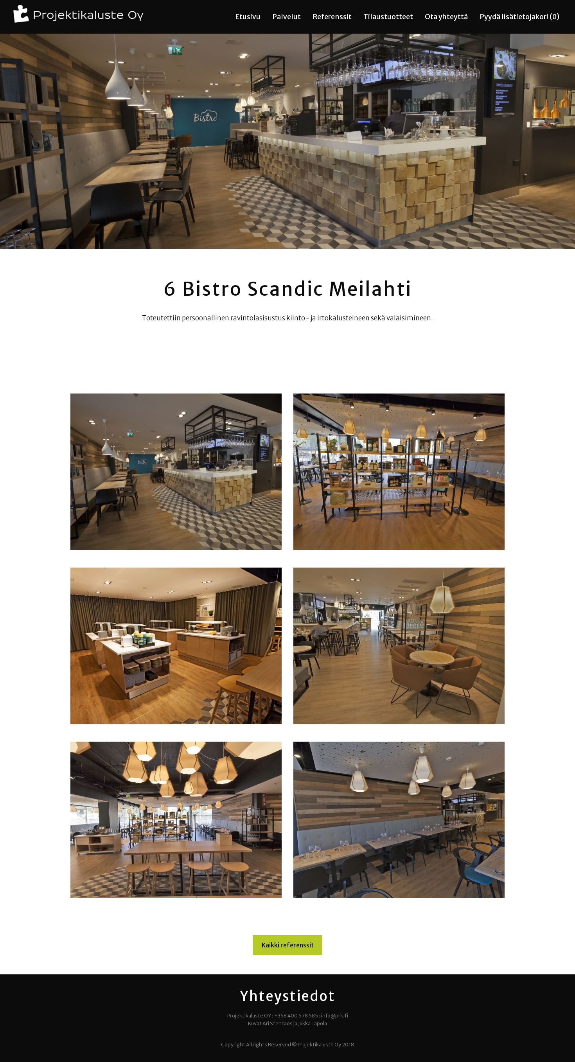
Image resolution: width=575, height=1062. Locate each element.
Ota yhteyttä (446, 17)
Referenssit (332, 17)
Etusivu (248, 17)
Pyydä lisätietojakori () (519, 17)
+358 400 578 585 (296, 1015)
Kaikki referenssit (288, 945)
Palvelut (286, 17)
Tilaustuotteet (388, 17)
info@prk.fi (334, 1015)
